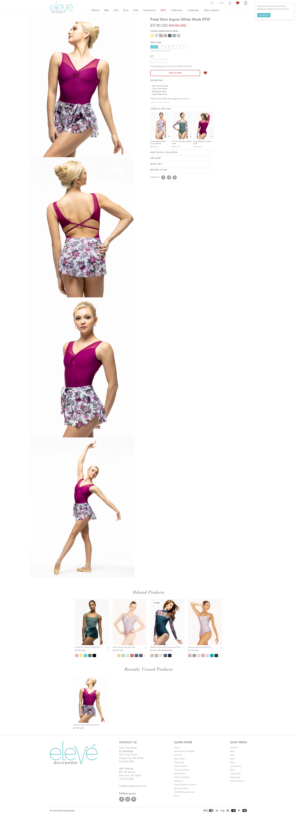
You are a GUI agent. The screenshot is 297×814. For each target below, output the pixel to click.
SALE (232, 770)
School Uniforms (182, 777)
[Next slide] (212, 130)
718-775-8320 (126, 779)
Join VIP (178, 755)
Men (232, 751)
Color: (164, 30)
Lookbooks (235, 777)
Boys (232, 759)
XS (154, 47)
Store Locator (180, 766)
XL (184, 47)
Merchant (178, 781)
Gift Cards (179, 762)
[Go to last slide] (73, 630)
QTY (152, 56)
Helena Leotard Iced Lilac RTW (199, 647)
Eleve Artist (179, 774)
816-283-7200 (126, 762)
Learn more (263, 15)
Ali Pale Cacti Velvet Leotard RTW (87, 647)
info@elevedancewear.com (133, 786)
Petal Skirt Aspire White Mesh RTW (86, 725)
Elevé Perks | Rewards (184, 751)
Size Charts (179, 759)
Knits (232, 762)
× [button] (292, 4)
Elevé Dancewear (66, 810)
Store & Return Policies (185, 785)
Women (233, 748)
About (177, 748)
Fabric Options (237, 781)
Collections (235, 774)
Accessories (235, 766)
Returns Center (181, 788)
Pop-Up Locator (181, 770)
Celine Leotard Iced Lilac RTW (124, 647)
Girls (232, 755)
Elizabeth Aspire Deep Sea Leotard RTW (165, 647)
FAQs (176, 796)
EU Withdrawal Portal (184, 792)
